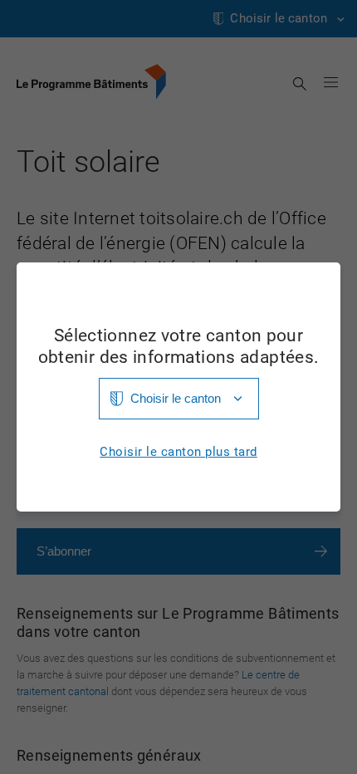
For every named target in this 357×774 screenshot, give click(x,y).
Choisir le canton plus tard (178, 452)
